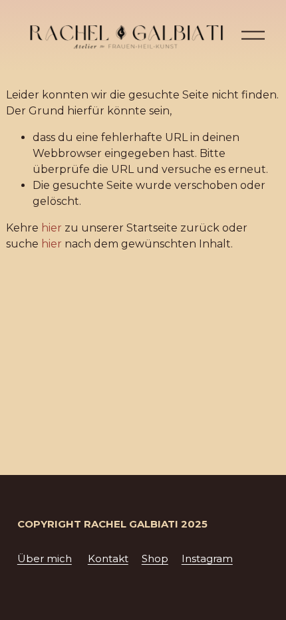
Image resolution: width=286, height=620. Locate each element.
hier (51, 228)
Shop (155, 559)
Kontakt (108, 559)
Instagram (207, 559)
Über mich (44, 559)
